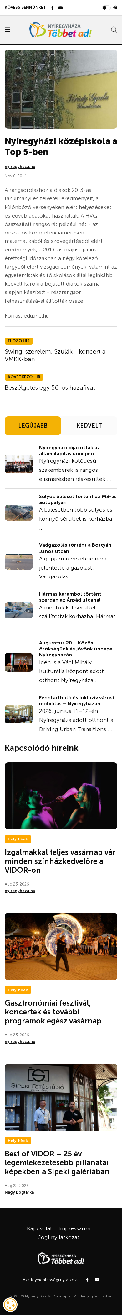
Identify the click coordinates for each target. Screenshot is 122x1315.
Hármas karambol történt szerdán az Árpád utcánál (70, 597)
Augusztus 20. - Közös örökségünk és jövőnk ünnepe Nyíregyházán (75, 649)
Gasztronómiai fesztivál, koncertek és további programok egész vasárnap (53, 1012)
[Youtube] (60, 8)
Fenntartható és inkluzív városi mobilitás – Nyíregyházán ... (76, 701)
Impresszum (74, 1228)
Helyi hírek (18, 839)
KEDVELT (89, 425)
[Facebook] (52, 8)
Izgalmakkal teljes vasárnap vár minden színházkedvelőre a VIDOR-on (60, 861)
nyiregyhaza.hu (20, 166)
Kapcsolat (39, 1228)
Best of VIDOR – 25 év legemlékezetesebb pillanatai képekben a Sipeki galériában (57, 1162)
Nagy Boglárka (19, 1192)
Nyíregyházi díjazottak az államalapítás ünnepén (69, 450)
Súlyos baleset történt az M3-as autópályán (78, 499)
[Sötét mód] (115, 7)
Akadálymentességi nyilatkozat (51, 1279)
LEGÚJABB (33, 425)
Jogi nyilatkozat (58, 1237)
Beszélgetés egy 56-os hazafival (50, 387)
